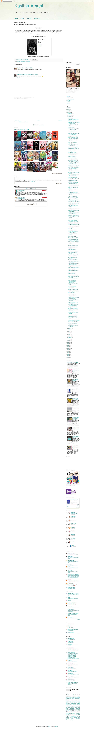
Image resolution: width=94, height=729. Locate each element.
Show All (78, 619)
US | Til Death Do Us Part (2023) (73, 148)
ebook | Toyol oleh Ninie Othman (73, 201)
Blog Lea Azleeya (71, 647)
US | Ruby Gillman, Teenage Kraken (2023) (73, 310)
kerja (72, 719)
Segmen (78, 716)
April (69, 334)
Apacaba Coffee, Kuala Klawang (73, 320)
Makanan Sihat (69, 704)
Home (16, 18)
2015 (68, 351)
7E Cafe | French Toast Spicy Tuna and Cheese (73, 232)
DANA (69, 566)
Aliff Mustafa (20, 191)
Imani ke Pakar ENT (71, 273)
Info (76, 699)
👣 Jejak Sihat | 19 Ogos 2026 (75, 408)
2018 (68, 346)
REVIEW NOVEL (70, 97)
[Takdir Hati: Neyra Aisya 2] (30, 149)
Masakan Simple (76, 704)
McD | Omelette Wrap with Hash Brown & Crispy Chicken (73, 185)
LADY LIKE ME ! (70, 583)
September (70, 118)
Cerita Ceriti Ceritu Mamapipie (73, 574)
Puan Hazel (73, 527)
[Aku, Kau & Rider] (49, 170)
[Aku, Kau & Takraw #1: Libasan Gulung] (36, 139)
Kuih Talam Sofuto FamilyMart (72, 671)
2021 (68, 342)
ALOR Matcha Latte (71, 269)
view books (77, 507)
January (69, 338)
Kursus (71, 702)
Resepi (78, 710)
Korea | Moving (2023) (72, 152)
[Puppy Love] (49, 161)
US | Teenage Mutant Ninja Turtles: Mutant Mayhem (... (73, 200)
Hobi (21, 61)
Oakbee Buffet (77, 707)
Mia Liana (69, 600)
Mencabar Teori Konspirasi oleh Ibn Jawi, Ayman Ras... (73, 213)
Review (67, 711)
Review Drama (72, 713)
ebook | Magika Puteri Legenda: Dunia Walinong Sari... (73, 168)
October (69, 116)
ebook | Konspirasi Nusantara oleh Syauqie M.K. (73, 150)
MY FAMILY (69, 100)
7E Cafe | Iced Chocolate (72, 196)
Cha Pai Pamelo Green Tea (75, 380)
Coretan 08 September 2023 (73, 270)
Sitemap (29, 18)
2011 (68, 357)
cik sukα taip (70, 670)
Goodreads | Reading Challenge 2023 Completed (73, 123)
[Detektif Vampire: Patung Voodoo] (36, 171)
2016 (68, 349)
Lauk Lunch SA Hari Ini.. (71, 639)
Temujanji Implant (71, 127)
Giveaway (78, 697)
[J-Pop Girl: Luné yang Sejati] (24, 150)
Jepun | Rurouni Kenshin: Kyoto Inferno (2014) (73, 262)
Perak (67, 710)
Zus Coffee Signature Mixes (73, 192)
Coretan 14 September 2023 (73, 237)
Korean (76, 701)
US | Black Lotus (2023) (72, 249)
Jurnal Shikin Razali (71, 652)
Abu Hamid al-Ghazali (21, 198)
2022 (68, 340)
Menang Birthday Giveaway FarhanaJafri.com (73, 145)
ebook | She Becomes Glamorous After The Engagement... (72, 281)
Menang (73, 706)
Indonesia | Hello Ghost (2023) (73, 241)
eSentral (18, 61)
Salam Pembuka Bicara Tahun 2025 (73, 674)
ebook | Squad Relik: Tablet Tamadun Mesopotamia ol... (73, 138)
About (22, 18)
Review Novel (28, 61)
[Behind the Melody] (17, 150)
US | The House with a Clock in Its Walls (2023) (73, 211)
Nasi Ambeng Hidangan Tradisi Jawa (73, 554)
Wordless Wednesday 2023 (73, 147)
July (69, 329)
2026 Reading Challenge (73, 499)
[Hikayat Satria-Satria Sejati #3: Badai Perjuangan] (42, 171)
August (69, 328)
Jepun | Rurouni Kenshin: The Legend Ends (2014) (73, 255)
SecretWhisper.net (71, 609)
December (70, 113)
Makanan (68, 703)
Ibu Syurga (69, 625)
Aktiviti (67, 694)
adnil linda (73, 534)
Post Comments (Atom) (23, 121)
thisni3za (72, 541)
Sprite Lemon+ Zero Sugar (72, 259)
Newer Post (17, 120)
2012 (68, 355)
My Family (68, 707)
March (69, 335)
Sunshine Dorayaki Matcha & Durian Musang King (75, 418)
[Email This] (32, 59)
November (70, 115)
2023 (68, 112)
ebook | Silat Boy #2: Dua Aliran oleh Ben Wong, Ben (73, 163)
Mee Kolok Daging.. (71, 642)
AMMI (69, 597)
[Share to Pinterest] (37, 59)
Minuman (78, 706)
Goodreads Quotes (59, 183)
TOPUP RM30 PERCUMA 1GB (72, 362)
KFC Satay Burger (71, 292)
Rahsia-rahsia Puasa (21, 197)
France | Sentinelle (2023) (72, 177)
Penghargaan (74, 709)
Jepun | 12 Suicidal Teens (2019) (74, 266)
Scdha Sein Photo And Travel (73, 682)
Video (72, 718)
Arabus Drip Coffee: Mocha (73, 308)
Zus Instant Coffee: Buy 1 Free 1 (73, 223)
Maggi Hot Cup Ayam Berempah (75, 399)
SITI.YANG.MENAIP (71, 679)
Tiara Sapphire (70, 617)
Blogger (56, 726)
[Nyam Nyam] (55, 167)
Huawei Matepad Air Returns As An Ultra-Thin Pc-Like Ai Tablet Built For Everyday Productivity (73, 650)
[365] (30, 138)
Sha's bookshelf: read (21, 130)
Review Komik (72, 714)
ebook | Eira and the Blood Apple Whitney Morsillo (73, 208)
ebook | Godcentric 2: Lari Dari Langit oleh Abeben (73, 129)
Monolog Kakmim (71, 560)
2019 (68, 345)
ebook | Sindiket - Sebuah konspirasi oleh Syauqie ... (73, 158)
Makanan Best (75, 703)
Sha (71, 500)
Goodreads (68, 698)
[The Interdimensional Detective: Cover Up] (42, 160)
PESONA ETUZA (71, 632)
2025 (68, 109)
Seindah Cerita (70, 641)
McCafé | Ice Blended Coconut (73, 215)
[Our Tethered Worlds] (24, 170)
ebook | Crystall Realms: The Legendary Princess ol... (73, 154)
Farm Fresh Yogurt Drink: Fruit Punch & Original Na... (73, 264)
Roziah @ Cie (73, 523)
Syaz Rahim (73, 516)
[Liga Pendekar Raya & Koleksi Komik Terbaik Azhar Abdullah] (17, 170)
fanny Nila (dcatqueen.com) (22, 74)
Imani (71, 699)
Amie (73, 545)
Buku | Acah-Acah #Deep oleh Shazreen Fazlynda (75, 428)
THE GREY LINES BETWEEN (73, 613)
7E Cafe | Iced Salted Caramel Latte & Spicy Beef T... (73, 204)
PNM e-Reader (70, 708)
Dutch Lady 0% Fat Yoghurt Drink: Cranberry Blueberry (73, 161)
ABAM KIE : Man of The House (73, 593)
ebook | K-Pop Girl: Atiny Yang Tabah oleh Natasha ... (73, 175)
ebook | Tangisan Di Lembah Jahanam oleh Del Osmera (73, 240)
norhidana (73, 530)
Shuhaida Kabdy (70, 667)
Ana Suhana (70, 644)
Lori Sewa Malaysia (71, 627)
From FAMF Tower (71, 663)
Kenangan (70, 701)
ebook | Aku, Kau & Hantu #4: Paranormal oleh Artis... (73, 183)
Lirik (79, 702)
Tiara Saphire (70, 570)
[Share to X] (34, 59)
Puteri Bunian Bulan (21, 190)
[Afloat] (24, 160)
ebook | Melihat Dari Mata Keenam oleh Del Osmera (73, 221)
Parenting (78, 708)
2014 (68, 352)
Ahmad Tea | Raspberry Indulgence (72, 131)
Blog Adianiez (70, 673)
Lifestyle (75, 702)
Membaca (23, 61)
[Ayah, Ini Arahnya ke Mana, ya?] (36, 149)
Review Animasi (73, 711)
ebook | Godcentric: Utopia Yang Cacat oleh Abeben (73, 134)
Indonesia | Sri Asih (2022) (72, 314)
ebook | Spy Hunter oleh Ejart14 (73, 178)
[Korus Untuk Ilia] (55, 139)
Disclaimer (37, 18)
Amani (74, 694)
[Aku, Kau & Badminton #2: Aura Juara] (49, 139)
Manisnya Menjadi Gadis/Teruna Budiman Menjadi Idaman (75, 370)
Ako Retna (73, 538)
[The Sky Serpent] (30, 160)
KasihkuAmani (28, 5)
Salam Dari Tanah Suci (71, 680)
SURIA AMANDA (71, 638)
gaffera (49, 726)
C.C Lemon (70, 228)
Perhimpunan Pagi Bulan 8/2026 (75, 437)
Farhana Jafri (70, 556)
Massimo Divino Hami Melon (73, 278)
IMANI (68, 103)
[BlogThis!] (33, 59)
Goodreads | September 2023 (73, 119)
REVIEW (68, 96)
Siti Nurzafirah (70, 676)
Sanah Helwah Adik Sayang (72, 668)
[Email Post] (30, 59)
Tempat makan (73, 717)
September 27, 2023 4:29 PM (27, 67)
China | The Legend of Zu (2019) (73, 224)
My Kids (72, 707)
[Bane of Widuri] (55, 160)
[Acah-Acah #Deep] (24, 139)
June (69, 331)
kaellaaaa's (70, 605)
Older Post (60, 120)
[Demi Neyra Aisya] (42, 149)
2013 (68, 354)
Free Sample (73, 697)
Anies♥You (69, 564)
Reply (18, 77)
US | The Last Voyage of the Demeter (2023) (73, 303)
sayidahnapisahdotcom (72, 603)
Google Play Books (76, 698)
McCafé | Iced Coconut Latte (73, 219)
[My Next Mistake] (30, 171)
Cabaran (73, 695)
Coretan (68, 697)
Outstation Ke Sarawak (71, 601)
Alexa (71, 694)
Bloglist (78, 694)
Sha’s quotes (17, 178)
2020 (68, 343)
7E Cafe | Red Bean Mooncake (73, 120)
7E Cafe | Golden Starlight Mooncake (72, 140)
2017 (68, 348)
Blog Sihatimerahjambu (72, 553)
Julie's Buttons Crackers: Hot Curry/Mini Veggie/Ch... (73, 305)
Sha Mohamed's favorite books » (57, 173)
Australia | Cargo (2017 (72, 236)
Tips (79, 717)
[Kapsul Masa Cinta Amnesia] (55, 149)
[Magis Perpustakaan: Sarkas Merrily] (17, 161)
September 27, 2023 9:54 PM (33, 74)
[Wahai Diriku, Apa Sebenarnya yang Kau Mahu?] (42, 139)
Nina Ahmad (19, 67)
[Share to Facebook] (35, 59)
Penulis (78, 709)
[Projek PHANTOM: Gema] (49, 150)
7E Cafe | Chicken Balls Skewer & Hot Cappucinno (73, 298)
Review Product (73, 716)
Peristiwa (70, 710)
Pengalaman (68, 709)
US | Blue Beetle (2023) (72, 156)
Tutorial (67, 718)
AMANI (68, 101)
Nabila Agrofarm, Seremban (73, 321)
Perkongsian (74, 710)
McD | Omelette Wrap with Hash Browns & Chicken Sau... (73, 166)
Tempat (67, 717)
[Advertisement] (38, 109)
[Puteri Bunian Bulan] (17, 140)
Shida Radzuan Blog (71, 587)
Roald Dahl (33, 181)
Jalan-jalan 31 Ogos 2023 (72, 316)
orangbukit (69, 660)
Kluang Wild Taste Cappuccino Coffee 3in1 (75, 447)
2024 (68, 110)
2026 (68, 107)
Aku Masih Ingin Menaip (71, 588)
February (70, 337)
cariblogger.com (70, 624)
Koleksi (73, 701)
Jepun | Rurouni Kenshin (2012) (73, 267)
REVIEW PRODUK (70, 99)
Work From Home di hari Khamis (73, 598)
